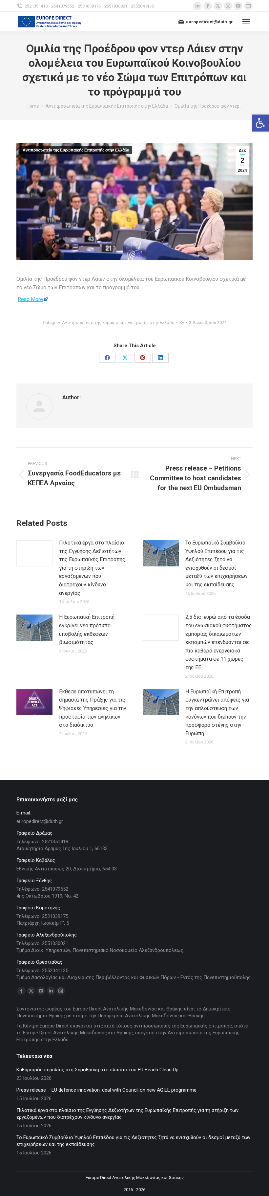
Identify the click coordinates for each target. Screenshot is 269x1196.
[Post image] (34, 553)
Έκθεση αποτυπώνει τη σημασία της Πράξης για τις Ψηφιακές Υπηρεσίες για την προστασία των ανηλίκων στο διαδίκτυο (92, 708)
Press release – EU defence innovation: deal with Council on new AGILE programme (106, 1090)
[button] (260, 123)
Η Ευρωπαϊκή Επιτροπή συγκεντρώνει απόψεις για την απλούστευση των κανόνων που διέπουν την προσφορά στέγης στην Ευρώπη (217, 712)
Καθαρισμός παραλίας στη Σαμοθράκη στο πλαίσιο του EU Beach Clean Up (97, 1070)
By (181, 322)
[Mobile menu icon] (246, 21)
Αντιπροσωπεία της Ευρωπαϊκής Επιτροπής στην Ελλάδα (76, 150)
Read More (30, 299)
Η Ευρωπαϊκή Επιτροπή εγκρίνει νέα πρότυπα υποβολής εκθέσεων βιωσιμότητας (86, 629)
